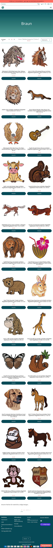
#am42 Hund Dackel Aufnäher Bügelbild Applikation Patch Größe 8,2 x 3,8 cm (39, 225)
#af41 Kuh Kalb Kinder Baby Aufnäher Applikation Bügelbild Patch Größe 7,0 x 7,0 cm (13, 187)
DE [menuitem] (51, 4)
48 (2, 40)
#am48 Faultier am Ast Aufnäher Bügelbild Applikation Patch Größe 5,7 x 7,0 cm (39, 376)
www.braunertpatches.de (25, 542)
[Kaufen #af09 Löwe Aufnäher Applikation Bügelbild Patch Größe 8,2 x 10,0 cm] (13, 95)
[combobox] (19, 4)
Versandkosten (18, 526)
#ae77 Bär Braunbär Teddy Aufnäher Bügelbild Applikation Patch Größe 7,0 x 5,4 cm (13, 301)
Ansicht (14, 78)
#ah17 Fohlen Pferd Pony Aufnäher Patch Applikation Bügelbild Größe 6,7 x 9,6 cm (39, 414)
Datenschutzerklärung (6, 525)
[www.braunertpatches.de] (2, 7)
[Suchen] (38, 4)
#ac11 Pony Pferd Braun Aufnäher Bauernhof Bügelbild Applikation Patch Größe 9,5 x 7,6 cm (39, 454)
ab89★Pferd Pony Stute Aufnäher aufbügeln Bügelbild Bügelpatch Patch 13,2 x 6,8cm (13, 225)
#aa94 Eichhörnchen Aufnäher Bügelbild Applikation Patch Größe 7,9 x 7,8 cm (39, 187)
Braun (28, 40)
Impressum (4, 519)
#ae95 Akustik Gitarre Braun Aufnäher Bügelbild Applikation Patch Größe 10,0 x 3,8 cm (39, 149)
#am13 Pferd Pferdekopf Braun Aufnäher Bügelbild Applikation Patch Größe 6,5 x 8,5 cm (39, 72)
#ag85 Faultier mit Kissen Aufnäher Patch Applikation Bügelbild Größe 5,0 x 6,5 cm (14, 453)
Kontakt (16, 523)
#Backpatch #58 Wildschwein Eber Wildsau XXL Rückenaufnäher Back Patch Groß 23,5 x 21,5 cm (14, 72)
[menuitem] (43, 4)
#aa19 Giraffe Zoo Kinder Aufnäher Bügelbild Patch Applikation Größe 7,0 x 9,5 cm (39, 339)
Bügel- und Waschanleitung (18, 520)
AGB (2, 522)
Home (20, 39)
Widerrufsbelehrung (6, 528)
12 (9, 39)
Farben (36, 39)
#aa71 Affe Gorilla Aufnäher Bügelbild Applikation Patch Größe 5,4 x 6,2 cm (14, 339)
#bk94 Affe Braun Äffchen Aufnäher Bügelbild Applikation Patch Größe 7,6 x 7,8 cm (13, 491)
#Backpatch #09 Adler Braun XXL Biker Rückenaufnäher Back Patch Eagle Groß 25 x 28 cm (13, 149)
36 (14, 39)
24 (11, 39)
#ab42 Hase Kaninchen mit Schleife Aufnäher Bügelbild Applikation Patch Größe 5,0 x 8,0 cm (39, 301)
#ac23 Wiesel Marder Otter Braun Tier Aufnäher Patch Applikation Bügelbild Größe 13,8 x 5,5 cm (39, 111)
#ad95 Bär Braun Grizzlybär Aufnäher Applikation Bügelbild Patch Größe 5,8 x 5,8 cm (13, 263)
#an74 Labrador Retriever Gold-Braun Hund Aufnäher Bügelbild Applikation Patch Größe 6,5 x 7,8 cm (13, 415)
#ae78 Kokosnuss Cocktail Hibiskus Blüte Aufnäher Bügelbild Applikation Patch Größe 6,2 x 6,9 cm (39, 263)
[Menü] (51, 7)
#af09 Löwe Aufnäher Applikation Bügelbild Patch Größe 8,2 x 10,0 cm (13, 110)
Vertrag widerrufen (6, 531)
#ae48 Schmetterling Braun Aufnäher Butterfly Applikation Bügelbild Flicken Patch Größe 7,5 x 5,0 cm (13, 377)
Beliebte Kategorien (28, 39)
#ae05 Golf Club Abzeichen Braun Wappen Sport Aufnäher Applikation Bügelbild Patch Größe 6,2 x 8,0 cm (39, 492)
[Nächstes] (30, 510)
